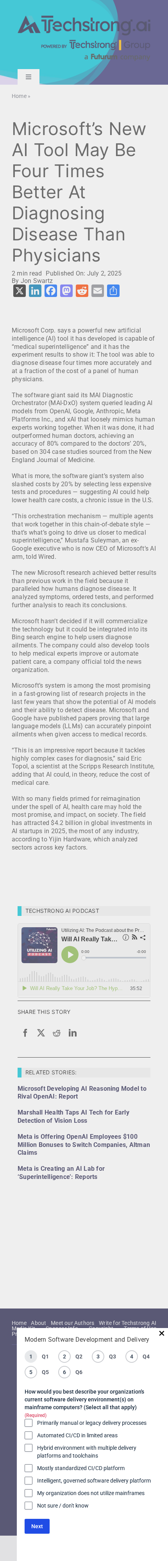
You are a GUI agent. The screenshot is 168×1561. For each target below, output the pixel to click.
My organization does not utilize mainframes (91, 1493)
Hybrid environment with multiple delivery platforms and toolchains (86, 1452)
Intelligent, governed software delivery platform (94, 1480)
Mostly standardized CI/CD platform (81, 1468)
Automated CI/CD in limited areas (77, 1435)
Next (37, 1526)
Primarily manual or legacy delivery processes (92, 1423)
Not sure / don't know (63, 1505)
